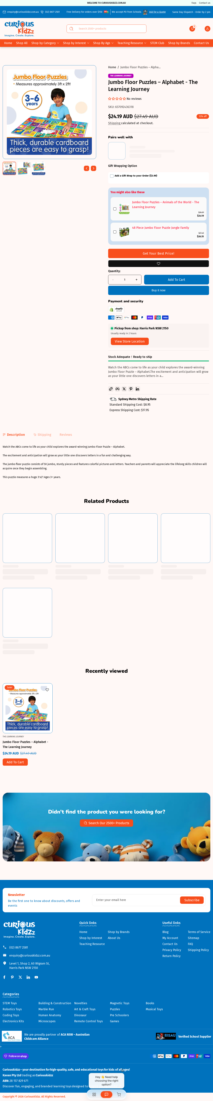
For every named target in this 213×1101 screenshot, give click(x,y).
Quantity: (114, 271)
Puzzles (115, 1009)
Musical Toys (154, 1009)
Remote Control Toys (88, 1021)
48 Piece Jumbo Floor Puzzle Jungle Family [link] (160, 228)
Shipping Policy (198, 950)
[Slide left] (86, 168)
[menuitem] (92, 932)
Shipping (114, 123)
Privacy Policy (171, 950)
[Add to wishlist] (158, 263)
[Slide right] (93, 168)
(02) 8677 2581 (52, 12)
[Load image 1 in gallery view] (9, 168)
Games (114, 1021)
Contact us (204, 3)
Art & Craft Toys (84, 1009)
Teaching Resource (130, 43)
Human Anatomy (49, 1015)
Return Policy (171, 956)
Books (150, 1003)
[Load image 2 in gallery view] (24, 168)
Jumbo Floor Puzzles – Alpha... (140, 67)
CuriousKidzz (32, 1096)
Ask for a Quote (157, 12)
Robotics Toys (12, 1009)
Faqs (194, 3)
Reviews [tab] (66, 435)
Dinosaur (80, 1015)
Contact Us (169, 944)
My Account (170, 938)
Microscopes (46, 1021)
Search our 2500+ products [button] (109, 823)
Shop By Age (101, 43)
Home (112, 67)
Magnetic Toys (119, 1003)
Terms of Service (199, 932)
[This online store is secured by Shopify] (116, 312)
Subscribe (192, 900)
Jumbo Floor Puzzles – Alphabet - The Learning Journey (25, 744)
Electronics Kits (13, 1021)
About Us (114, 938)
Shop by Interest (74, 43)
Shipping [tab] (44, 435)
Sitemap (193, 938)
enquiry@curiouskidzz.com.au (23, 12)
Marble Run (46, 1009)
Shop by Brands (118, 932)
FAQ (190, 944)
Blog (165, 932)
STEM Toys (10, 1003)
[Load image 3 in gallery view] (38, 168)
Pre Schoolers (119, 1015)
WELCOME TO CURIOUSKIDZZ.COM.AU (106, 3)
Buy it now (158, 290)
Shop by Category (43, 43)
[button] (192, 29)
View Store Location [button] (130, 341)
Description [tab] (16, 435)
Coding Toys (11, 1015)
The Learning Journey (120, 76)
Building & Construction (54, 1003)
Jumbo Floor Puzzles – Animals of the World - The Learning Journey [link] (165, 204)
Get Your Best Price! (158, 253)
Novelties (80, 1003)
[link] (124, 209)
